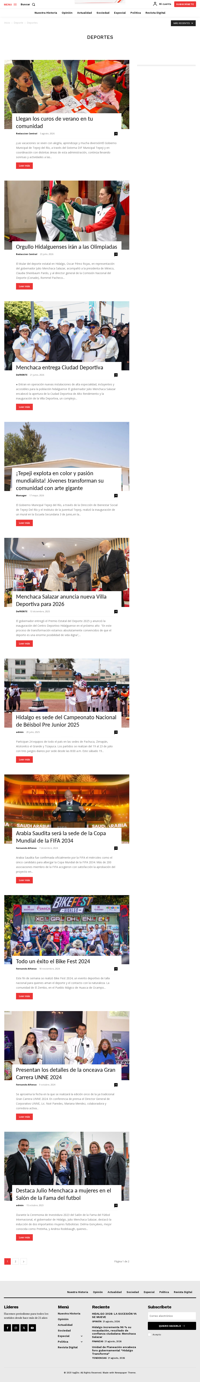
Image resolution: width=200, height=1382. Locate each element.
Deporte (18, 22)
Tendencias (99, 1358)
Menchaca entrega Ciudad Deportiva (59, 368)
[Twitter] (24, 1327)
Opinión (97, 1321)
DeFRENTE (21, 374)
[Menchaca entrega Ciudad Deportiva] (66, 335)
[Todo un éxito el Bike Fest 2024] (66, 929)
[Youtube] (32, 1327)
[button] (29, 4)
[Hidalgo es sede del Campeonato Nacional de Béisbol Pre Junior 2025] (66, 693)
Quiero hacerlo (170, 1326)
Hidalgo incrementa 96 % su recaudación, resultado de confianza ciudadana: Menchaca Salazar (114, 1332)
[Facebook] (7, 1327)
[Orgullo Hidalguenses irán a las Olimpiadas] (66, 215)
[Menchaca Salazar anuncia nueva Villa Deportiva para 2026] (66, 572)
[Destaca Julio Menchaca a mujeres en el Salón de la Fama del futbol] (66, 1166)
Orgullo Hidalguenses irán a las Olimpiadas (66, 247)
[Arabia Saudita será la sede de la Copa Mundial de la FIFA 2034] (66, 809)
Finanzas (97, 1341)
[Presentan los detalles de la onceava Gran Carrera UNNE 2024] (66, 1045)
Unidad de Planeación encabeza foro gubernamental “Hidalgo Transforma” (114, 1350)
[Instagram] (15, 1327)
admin (20, 732)
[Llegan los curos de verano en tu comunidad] (66, 94)
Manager (21, 495)
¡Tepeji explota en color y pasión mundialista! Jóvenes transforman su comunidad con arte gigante (60, 481)
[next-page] (23, 1261)
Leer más (24, 165)
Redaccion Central (26, 133)
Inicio (7, 22)
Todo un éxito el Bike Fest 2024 (53, 962)
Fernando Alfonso (26, 847)
